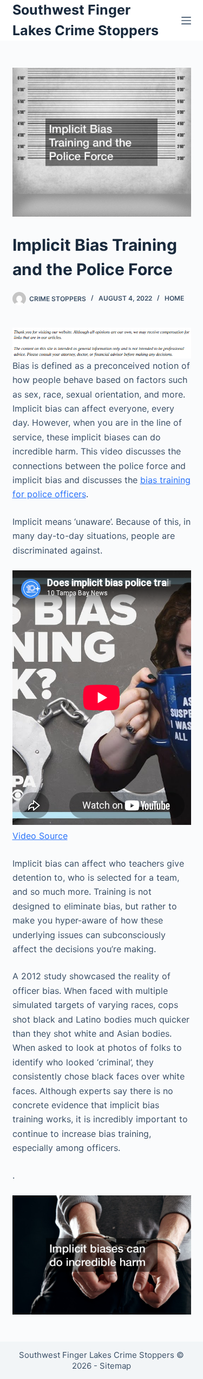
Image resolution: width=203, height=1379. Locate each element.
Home (174, 298)
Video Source (40, 835)
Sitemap (115, 1366)
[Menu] (186, 20)
